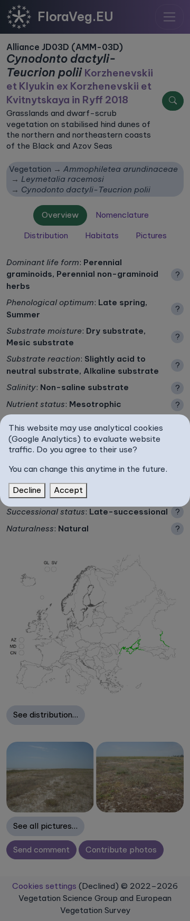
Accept (68, 490)
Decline (27, 490)
